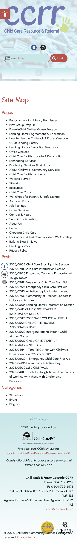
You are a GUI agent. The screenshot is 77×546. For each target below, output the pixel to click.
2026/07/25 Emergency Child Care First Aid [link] (38, 287)
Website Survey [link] (19, 179)
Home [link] (13, 228)
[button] (39, 73)
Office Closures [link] (19, 152)
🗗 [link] (68, 453)
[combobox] (27, 58)
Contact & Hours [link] (20, 214)
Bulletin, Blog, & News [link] (23, 241)
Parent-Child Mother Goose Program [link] (33, 129)
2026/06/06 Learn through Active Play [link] (35, 363)
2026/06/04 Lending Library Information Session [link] (41, 305)
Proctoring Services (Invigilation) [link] (30, 165)
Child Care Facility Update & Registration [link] (36, 156)
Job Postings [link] (17, 205)
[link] (5, 14)
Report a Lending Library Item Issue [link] (33, 120)
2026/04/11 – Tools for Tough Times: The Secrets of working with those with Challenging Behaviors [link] (41, 376)
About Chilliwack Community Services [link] (34, 170)
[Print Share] (4, 274)
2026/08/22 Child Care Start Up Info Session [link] (39, 264)
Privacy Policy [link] (18, 250)
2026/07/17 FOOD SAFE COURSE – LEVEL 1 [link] (38, 318)
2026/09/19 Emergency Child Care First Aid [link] (38, 282)
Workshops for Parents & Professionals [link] (34, 196)
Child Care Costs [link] (20, 192)
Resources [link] (16, 187)
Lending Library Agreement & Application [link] (37, 134)
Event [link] (13, 399)
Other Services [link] (19, 210)
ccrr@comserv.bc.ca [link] (59, 509)
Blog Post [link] (15, 404)
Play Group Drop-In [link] (22, 125)
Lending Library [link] (19, 246)
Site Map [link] (15, 183)
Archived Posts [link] (19, 201)
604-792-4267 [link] (63, 482)
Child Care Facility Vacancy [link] (27, 174)
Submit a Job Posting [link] (23, 219)
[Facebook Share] (4, 266)
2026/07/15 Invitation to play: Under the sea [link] (38, 291)
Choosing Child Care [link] (22, 232)
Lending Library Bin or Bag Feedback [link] (33, 147)
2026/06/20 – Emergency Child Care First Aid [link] (39, 358)
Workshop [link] (16, 395)
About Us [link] (15, 223)
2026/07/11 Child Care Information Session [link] (37, 269)
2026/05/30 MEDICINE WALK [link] (28, 367)
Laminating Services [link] (22, 161)
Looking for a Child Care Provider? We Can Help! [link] (41, 237)
